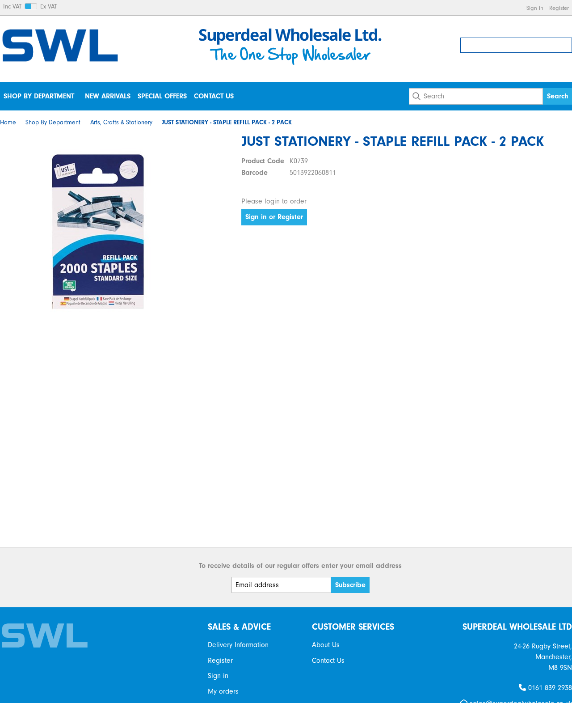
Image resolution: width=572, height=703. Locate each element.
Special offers (162, 96)
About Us (326, 645)
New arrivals (107, 96)
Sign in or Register (274, 217)
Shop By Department (39, 96)
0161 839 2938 (549, 688)
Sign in (534, 7)
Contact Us (214, 96)
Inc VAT (12, 6)
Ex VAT (48, 6)
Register (559, 7)
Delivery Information (238, 645)
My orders (223, 691)
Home (8, 122)
